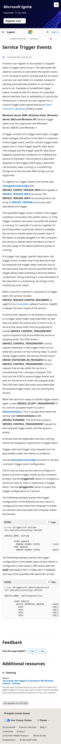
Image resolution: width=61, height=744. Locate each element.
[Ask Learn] (51, 38)
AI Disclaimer (9, 727)
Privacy (20, 731)
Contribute (7, 731)
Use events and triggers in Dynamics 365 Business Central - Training (27, 682)
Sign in (55, 32)
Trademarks (8, 739)
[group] (30, 538)
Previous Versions (28, 727)
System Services (18, 38)
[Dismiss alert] (56, 4)
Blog (42, 727)
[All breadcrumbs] (5, 38)
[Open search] (47, 32)
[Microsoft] (30, 32)
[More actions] (56, 38)
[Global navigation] (3, 32)
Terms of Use (39, 735)
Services (34, 38)
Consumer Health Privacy (14, 735)
